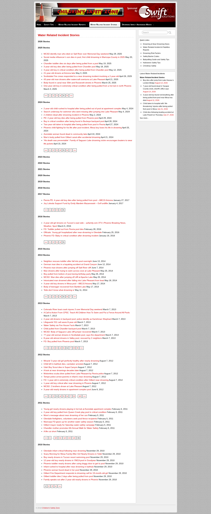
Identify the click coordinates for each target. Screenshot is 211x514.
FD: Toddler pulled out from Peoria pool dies (64, 229)
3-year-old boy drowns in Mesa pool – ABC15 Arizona (68, 283)
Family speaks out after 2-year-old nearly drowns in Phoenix (71, 479)
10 (80, 396)
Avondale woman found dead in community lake (65, 134)
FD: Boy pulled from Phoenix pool (59, 341)
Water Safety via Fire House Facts (59, 325)
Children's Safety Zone (51, 508)
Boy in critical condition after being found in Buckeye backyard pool (74, 121)
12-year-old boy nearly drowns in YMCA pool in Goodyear (70, 460)
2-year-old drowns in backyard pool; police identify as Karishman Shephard (78, 319)
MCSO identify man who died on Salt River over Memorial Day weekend (76, 54)
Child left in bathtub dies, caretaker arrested (63, 364)
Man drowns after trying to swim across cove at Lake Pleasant (72, 271)
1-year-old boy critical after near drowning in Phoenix (68, 383)
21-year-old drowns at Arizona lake (59, 73)
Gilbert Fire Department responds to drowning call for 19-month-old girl (76, 473)
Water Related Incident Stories (103, 25)
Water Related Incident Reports (72, 25)
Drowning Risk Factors (152, 53)
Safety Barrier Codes (151, 56)
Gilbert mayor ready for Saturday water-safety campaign (69, 425)
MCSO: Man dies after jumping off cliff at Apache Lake (68, 277)
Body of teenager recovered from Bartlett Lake (65, 287)
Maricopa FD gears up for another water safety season (68, 422)
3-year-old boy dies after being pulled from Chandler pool (70, 66)
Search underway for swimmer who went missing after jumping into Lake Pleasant (81, 111)
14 (74, 438)
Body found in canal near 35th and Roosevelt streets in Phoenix (72, 83)
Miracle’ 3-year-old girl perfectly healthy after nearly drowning (71, 361)
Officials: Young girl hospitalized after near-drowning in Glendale (73, 232)
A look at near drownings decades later (61, 370)
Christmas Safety (149, 66)
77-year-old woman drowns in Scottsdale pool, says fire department (74, 335)
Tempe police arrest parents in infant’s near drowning (68, 377)
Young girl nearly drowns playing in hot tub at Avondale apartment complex (77, 409)
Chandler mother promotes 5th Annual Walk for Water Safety (71, 428)
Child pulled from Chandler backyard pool (62, 328)
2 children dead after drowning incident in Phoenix (66, 115)
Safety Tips (49, 25)
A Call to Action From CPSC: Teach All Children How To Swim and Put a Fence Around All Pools (87, 312)
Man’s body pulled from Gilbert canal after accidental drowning (72, 137)
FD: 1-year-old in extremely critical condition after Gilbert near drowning (76, 380)
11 (60, 438)
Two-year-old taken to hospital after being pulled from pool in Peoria (74, 124)
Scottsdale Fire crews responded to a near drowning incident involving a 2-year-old (81, 76)
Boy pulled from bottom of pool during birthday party (67, 274)
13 (69, 438)
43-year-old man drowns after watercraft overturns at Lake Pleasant (74, 79)
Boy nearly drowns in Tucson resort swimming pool (67, 457)
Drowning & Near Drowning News (156, 44)
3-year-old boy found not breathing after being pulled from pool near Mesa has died (158, 97)
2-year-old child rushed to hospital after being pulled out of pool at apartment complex (82, 108)
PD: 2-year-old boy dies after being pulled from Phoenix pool (71, 118)
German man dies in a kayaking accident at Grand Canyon (70, 264)
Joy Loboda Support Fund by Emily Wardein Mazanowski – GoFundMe (76, 203)
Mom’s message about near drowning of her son (66, 415)
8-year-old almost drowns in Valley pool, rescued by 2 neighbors (73, 338)
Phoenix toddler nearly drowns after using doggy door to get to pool (74, 463)
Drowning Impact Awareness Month (137, 25)
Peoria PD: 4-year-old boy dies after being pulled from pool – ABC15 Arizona (78, 200)
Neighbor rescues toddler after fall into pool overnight (68, 261)
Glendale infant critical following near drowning (65, 451)
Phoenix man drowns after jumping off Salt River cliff (67, 267)
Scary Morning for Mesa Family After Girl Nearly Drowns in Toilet (73, 454)
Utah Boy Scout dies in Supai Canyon (61, 367)
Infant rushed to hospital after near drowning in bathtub (69, 466)
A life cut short (50, 431)
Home (39, 25)
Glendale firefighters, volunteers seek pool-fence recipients (70, 418)
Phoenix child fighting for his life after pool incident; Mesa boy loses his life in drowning (83, 127)
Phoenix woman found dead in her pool (61, 470)
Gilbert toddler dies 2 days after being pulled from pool (68, 476)
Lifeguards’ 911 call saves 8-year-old (60, 322)
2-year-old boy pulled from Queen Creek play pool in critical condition (75, 412)
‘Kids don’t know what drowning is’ (59, 290)
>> (71, 95)
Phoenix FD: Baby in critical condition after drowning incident (71, 235)
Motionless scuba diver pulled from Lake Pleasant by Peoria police (74, 373)
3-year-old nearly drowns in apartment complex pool (67, 389)
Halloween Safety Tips (151, 63)
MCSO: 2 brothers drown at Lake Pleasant (63, 386)
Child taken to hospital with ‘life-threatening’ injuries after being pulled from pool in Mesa (158, 106)
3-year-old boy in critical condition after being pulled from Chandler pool (76, 70)
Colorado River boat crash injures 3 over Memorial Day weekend (73, 309)
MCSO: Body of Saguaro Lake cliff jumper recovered (67, 332)
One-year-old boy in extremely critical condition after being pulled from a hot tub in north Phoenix (87, 86)
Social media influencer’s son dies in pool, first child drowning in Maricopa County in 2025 (84, 57)
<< (46, 95)
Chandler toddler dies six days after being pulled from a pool (71, 63)
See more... (144, 118)
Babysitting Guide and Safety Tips (156, 60)
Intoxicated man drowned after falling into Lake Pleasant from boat (74, 280)
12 (65, 438)
